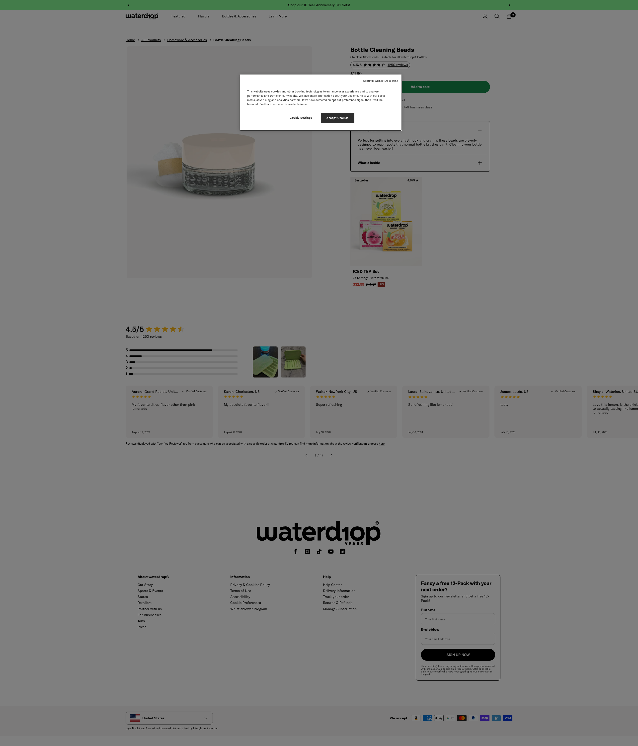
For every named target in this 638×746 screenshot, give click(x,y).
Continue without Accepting (380, 81)
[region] (321, 103)
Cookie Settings (301, 117)
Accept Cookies (337, 118)
